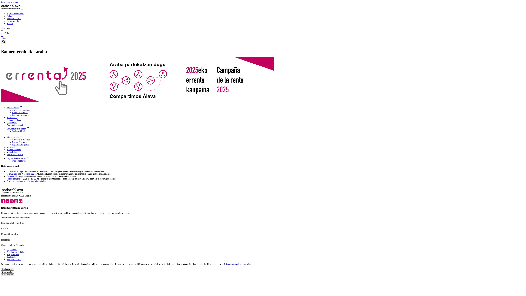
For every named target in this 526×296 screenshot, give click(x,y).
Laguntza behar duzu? (18, 129)
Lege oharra (12, 249)
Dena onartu (7, 272)
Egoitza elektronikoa (15, 13)
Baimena (10, 176)
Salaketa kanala (13, 257)
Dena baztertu (7, 275)
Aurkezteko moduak (21, 110)
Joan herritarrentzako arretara (15, 218)
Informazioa (12, 117)
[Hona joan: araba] (11, 9)
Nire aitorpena (15, 107)
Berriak (10, 23)
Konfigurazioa (7, 269)
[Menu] (22, 9)
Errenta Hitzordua (20, 112)
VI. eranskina (28, 174)
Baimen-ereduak (14, 120)
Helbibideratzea (13, 179)
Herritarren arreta (14, 18)
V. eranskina (12, 174)
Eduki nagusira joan (9, 2)
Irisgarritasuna (13, 254)
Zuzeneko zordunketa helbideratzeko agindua (26, 181)
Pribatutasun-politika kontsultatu (238, 264)
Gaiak (9, 16)
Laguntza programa (20, 115)
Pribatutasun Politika (15, 252)
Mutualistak (12, 122)
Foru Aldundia (13, 21)
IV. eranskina (12, 171)
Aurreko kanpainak (15, 125)
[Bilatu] (3, 42)
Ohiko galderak (18, 131)
